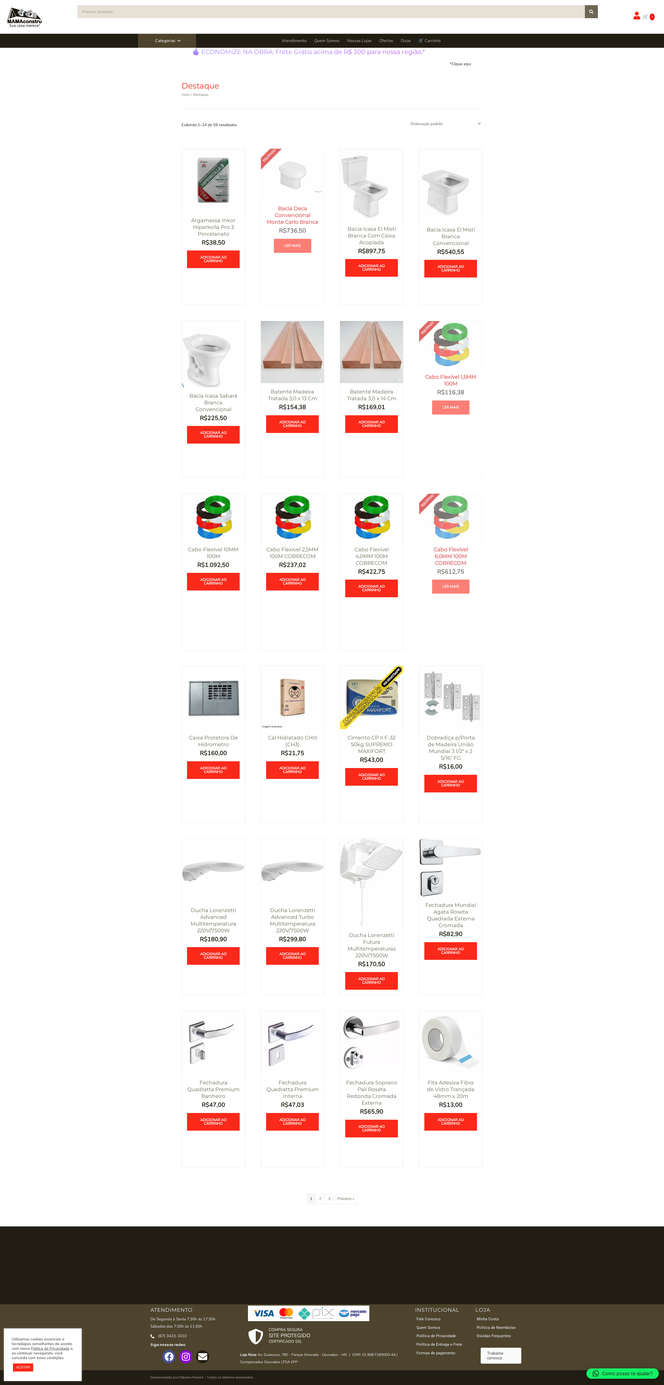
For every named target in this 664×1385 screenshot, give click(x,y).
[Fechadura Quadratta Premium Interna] (292, 1042)
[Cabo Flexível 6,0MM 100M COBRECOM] (450, 516)
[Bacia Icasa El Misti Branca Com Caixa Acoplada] (371, 184)
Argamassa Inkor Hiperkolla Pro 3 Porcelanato (213, 227)
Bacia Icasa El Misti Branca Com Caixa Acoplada (372, 236)
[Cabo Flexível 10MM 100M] (213, 516)
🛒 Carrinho (429, 41)
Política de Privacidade (50, 1348)
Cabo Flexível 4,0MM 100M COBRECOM (372, 556)
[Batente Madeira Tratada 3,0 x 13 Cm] (292, 351)
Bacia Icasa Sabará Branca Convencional (213, 402)
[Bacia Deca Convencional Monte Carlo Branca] (292, 173)
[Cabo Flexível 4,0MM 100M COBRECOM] (371, 516)
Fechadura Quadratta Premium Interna (292, 1089)
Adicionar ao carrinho (213, 259)
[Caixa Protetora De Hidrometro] (213, 697)
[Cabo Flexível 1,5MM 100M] (450, 344)
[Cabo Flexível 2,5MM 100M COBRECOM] (292, 516)
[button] (179, 40)
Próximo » (345, 1198)
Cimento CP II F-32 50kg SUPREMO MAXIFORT (372, 744)
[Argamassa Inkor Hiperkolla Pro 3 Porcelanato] (213, 179)
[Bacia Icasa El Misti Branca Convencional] (450, 184)
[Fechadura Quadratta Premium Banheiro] (213, 1042)
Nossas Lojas (359, 41)
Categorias (165, 41)
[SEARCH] (591, 11)
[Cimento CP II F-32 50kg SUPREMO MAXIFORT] (371, 697)
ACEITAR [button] (23, 1367)
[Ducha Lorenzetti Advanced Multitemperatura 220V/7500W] (213, 869)
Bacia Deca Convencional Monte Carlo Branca (292, 215)
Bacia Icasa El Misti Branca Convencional (451, 236)
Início (186, 94)
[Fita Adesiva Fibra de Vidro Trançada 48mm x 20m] (450, 1042)
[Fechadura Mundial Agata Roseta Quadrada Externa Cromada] (450, 867)
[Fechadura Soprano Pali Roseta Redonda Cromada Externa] (371, 1042)
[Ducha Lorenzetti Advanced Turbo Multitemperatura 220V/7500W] (292, 869)
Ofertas (386, 41)
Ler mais (292, 245)
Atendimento (294, 41)
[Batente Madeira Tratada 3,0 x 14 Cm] (371, 351)
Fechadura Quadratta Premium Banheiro (213, 1089)
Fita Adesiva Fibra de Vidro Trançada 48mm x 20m (450, 1089)
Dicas (406, 41)
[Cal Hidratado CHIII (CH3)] (292, 697)
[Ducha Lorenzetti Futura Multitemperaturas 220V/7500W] (371, 882)
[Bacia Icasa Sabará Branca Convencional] (213, 353)
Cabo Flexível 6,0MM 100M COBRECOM (451, 556)
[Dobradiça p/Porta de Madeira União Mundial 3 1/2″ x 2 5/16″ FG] (450, 697)
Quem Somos (327, 41)
